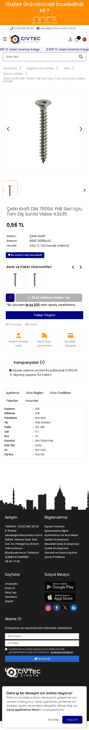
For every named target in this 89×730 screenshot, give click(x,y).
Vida (67, 68)
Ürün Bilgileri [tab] (34, 393)
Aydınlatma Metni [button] (62, 652)
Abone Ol (43, 659)
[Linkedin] (74, 607)
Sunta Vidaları (13, 73)
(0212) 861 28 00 (24, 28)
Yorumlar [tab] (31, 401)
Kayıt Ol (10, 588)
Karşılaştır (15, 324)
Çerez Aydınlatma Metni (22, 709)
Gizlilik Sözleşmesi (56, 539)
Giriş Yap (11, 592)
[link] (44, 12)
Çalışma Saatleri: (17, 557)
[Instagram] (48, 607)
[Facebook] (57, 607)
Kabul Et (72, 719)
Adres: (9, 539)
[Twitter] (65, 607)
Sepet (9, 601)
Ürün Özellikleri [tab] (60, 393)
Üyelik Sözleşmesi (56, 548)
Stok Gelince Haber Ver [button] (51, 297)
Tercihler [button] (53, 719)
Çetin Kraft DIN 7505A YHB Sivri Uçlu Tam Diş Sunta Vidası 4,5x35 (44, 80)
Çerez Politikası (54, 557)
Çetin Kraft (37, 236)
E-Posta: (11, 531)
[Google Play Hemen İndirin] (61, 586)
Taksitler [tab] (12, 401)
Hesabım (11, 597)
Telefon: (11, 526)
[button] (5, 39)
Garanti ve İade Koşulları (60, 553)
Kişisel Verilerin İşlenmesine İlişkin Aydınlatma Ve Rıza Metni (61, 530)
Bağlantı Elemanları (40, 68)
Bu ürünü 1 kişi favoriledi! (26, 255)
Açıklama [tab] (12, 393)
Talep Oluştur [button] (44, 315)
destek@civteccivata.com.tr (58, 28)
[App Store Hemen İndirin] (61, 597)
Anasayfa (10, 68)
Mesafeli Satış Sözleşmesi (61, 544)
